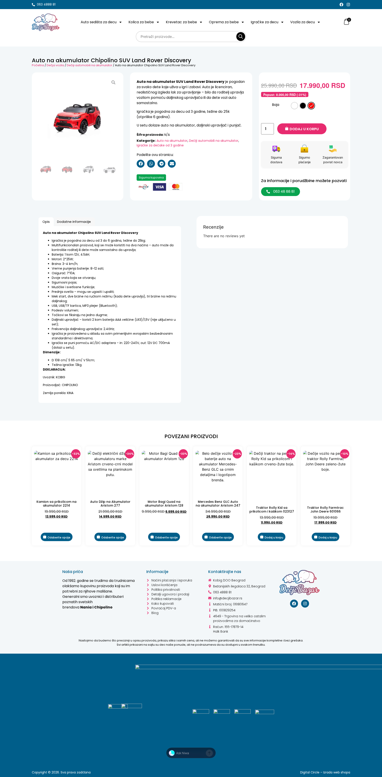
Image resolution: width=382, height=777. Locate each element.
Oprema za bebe (224, 22)
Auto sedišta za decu (99, 22)
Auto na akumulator (172, 140)
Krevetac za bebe (181, 22)
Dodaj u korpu (304, 129)
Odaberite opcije (59, 537)
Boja (275, 105)
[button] (141, 164)
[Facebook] (341, 4)
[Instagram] (348, 4)
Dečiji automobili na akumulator (89, 65)
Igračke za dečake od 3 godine (160, 145)
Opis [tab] (46, 221)
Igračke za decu (264, 22)
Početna (38, 65)
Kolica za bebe (141, 22)
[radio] (294, 105)
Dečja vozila (55, 65)
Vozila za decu (302, 22)
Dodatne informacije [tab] (74, 221)
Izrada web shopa (336, 772)
